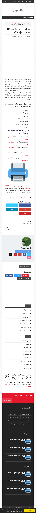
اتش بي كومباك (25, 327)
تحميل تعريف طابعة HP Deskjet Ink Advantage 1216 (15, 473)
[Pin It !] (25, 213)
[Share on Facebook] (25, 205)
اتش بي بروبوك (25, 317)
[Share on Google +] (25, 209)
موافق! (29, 510)
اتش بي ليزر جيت (24, 330)
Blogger (25, 275)
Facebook (9, 275)
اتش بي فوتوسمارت (24, 323)
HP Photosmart (25, 361)
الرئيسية (28, 23)
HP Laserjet (26, 351)
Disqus (17, 275)
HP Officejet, (15, 36)
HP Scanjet (26, 364)
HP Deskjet (26, 344)
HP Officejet (13, 23)
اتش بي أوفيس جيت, (24, 36)
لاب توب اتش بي (13, 424)
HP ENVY (26, 347)
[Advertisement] (18, 60)
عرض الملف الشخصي (22, 251)
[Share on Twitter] (12, 205)
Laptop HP (26, 368)
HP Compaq (26, 341)
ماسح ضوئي (26, 427)
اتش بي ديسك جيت (24, 320)
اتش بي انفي (25, 313)
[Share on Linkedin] (12, 209)
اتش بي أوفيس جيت (21, 23)
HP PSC (27, 358)
